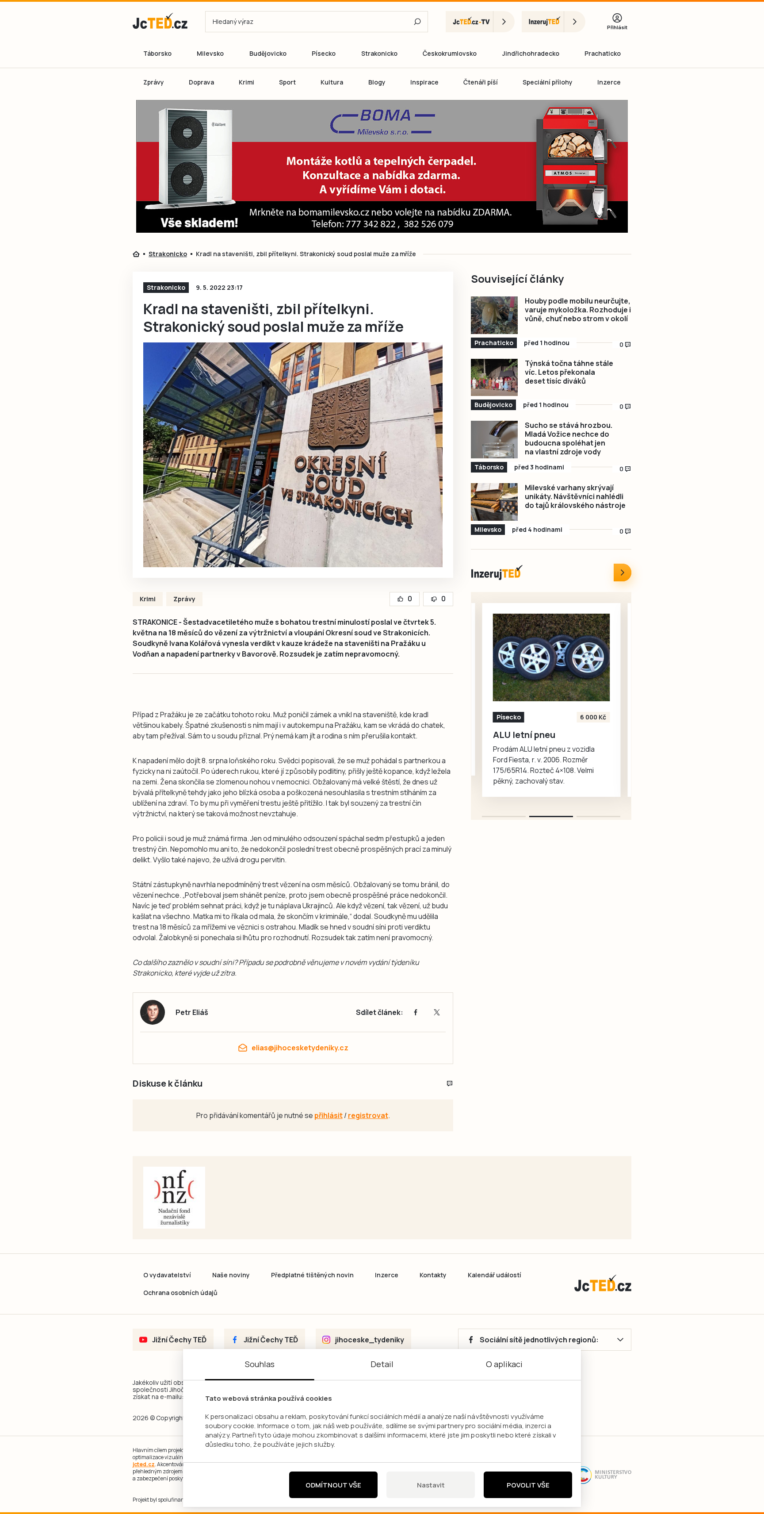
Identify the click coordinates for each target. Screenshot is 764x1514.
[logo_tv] (480, 21)
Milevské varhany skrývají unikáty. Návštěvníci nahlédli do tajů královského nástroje (575, 496)
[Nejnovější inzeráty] (622, 572)
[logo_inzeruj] (553, 21)
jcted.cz (144, 1464)
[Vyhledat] (417, 22)
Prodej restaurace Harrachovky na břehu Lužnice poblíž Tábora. (541, 745)
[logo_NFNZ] (174, 1198)
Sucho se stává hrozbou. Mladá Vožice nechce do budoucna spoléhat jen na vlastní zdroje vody (568, 438)
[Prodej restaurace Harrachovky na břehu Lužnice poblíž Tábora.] (551, 657)
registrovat (368, 1115)
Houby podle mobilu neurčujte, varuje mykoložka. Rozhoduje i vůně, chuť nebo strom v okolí (578, 309)
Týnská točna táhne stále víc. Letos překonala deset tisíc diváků (569, 372)
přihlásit (328, 1115)
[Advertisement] (82, 254)
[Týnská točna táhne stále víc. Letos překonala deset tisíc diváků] (494, 377)
